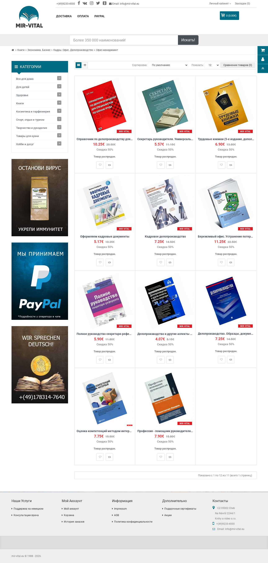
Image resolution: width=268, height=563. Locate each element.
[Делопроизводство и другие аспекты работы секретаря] (165, 300)
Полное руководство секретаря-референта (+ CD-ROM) (105, 334)
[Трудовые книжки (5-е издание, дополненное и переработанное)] (226, 105)
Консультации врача (26, 515)
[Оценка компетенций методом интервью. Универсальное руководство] (105, 398)
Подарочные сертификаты (180, 508)
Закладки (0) (242, 3)
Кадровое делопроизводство (165, 236)
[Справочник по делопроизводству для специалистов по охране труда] (105, 105)
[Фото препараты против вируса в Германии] (40, 197)
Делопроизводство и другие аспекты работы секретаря (165, 334)
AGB (116, 515)
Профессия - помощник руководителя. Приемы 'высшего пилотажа (165, 431)
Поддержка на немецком (28, 508)
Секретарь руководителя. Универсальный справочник (165, 139)
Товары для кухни (27, 136)
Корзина (69, 515)
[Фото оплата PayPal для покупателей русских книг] (40, 281)
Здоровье (22, 95)
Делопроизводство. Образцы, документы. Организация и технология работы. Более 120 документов (226, 333)
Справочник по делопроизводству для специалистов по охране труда (105, 139)
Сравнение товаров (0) (237, 65)
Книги (20, 50)
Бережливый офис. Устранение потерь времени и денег (226, 236)
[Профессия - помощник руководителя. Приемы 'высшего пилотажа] (165, 398)
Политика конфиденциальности (133, 521)
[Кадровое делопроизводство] (165, 203)
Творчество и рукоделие (31, 127)
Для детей (22, 87)
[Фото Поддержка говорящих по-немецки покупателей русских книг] (40, 364)
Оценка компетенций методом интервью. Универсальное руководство (105, 431)
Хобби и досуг (25, 144)
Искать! (188, 40)
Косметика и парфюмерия (33, 111)
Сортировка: (139, 65)
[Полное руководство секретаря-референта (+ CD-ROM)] (105, 300)
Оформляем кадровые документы (104, 236)
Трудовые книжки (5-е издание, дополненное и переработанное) (226, 139)
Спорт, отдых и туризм (30, 119)
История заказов (74, 521)
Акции (168, 515)
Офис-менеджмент (107, 50)
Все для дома (25, 78)
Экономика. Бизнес (38, 50)
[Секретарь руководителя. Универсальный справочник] (165, 105)
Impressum (120, 508)
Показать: (198, 65)
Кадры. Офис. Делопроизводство (73, 50)
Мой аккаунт (71, 508)
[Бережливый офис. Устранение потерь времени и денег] (226, 203)
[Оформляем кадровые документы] (105, 203)
